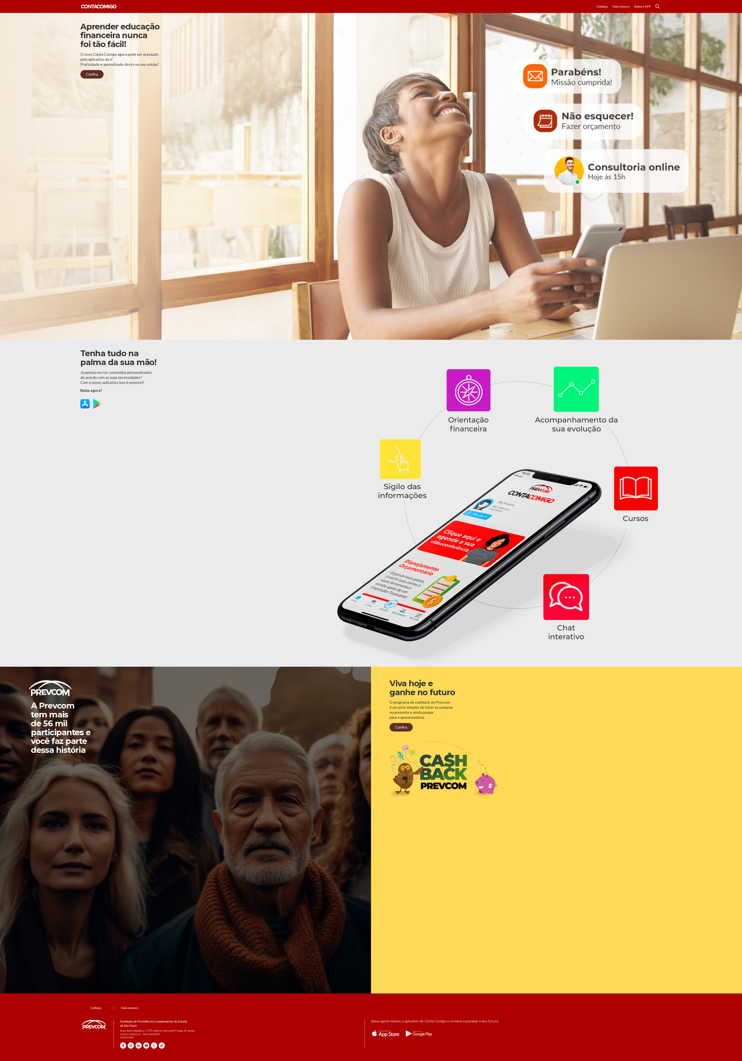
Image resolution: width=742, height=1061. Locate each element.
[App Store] (85, 404)
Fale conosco (621, 6)
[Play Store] (97, 404)
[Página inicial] (98, 6)
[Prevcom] (93, 1028)
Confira (92, 74)
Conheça (602, 6)
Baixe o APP (642, 6)
